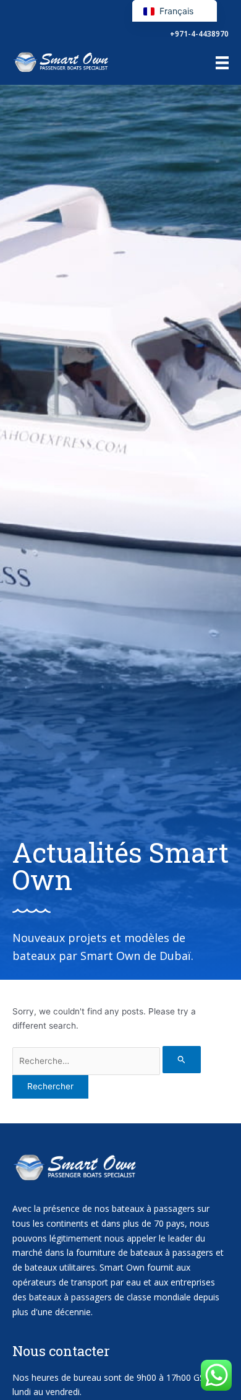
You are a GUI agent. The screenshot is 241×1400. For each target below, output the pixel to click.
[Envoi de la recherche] (182, 1059)
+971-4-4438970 (199, 33)
